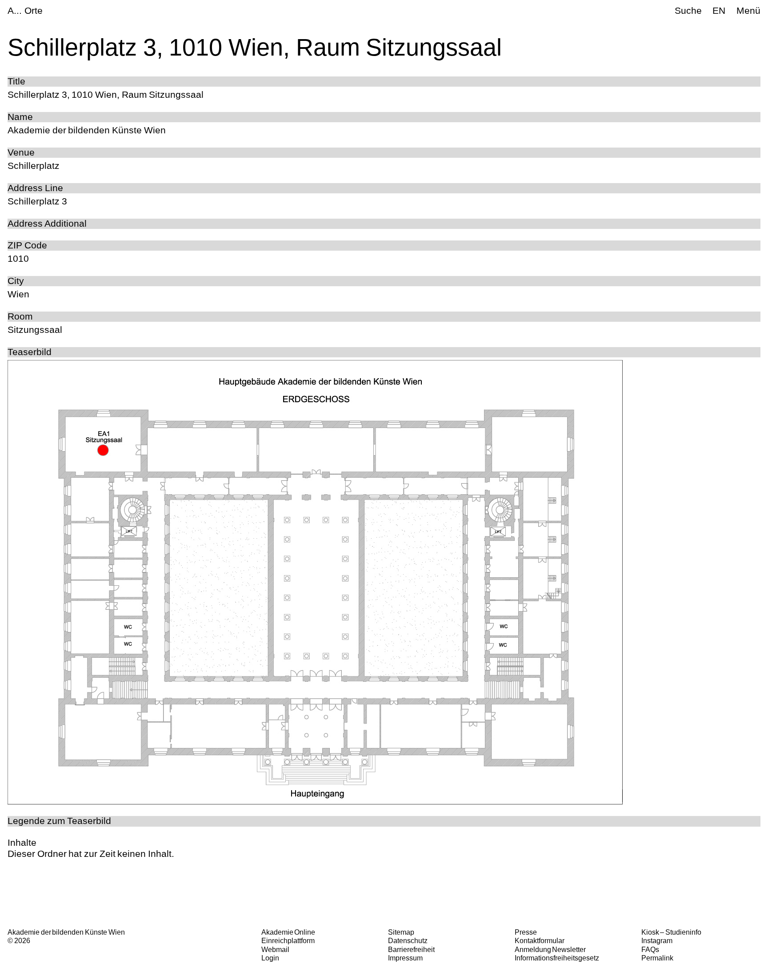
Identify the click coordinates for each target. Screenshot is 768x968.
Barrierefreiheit (411, 949)
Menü (748, 10)
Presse (526, 932)
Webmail (275, 949)
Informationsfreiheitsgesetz (557, 958)
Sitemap (401, 932)
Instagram (656, 940)
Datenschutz (408, 940)
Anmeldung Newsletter (550, 949)
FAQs (650, 949)
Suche (688, 10)
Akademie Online (288, 932)
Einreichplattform (288, 940)
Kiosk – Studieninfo (671, 932)
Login (270, 958)
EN (718, 10)
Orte (33, 10)
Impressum (405, 958)
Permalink (657, 958)
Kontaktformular (539, 940)
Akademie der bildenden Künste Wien (66, 932)
